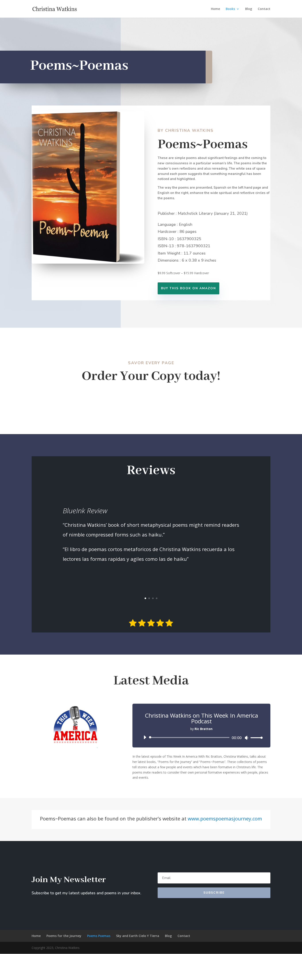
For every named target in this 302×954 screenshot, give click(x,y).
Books (230, 9)
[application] (201, 737)
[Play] (144, 737)
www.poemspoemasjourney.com (225, 818)
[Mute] (246, 738)
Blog (248, 9)
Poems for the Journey (63, 936)
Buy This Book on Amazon (188, 288)
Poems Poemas (98, 936)
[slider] (255, 738)
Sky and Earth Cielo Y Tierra (137, 936)
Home (215, 9)
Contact (264, 9)
